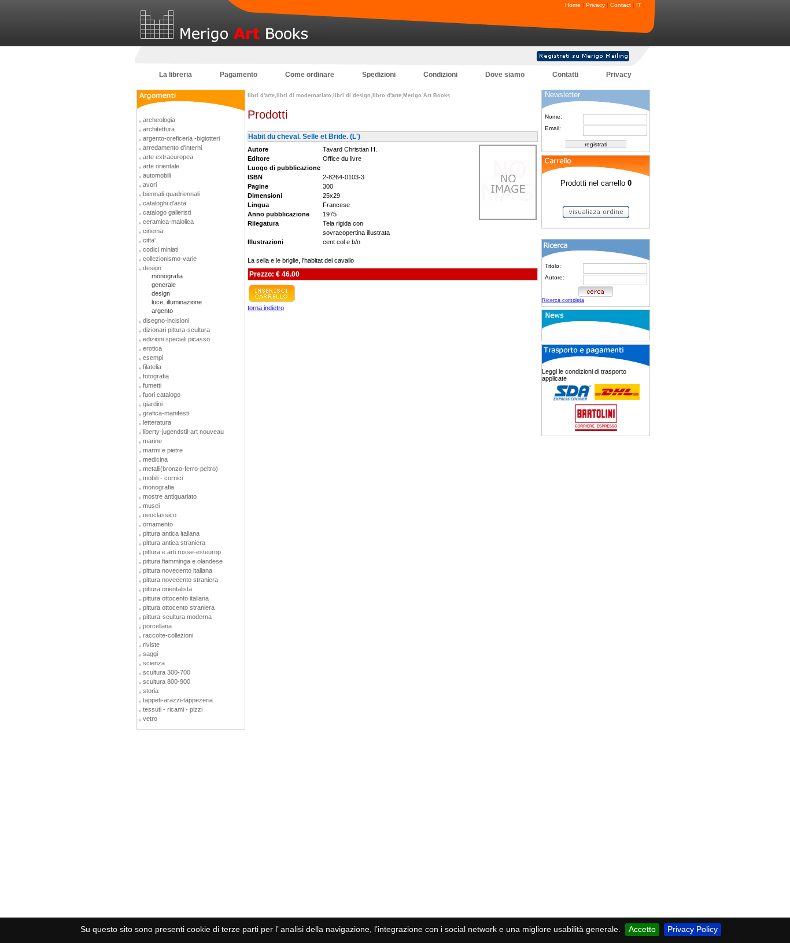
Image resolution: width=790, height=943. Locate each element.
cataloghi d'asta (164, 203)
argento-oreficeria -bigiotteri (181, 138)
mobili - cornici (163, 477)
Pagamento (238, 75)
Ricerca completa (563, 300)
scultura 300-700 (166, 672)
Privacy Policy (692, 929)
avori (150, 184)
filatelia (152, 366)
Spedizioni (379, 75)
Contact (620, 5)
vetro (150, 718)
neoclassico (159, 514)
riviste (151, 644)
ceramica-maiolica (168, 221)
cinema (153, 230)
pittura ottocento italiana (176, 598)
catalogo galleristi (167, 212)
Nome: (553, 116)
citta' (149, 240)
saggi (150, 653)
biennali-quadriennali (171, 193)
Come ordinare (309, 75)
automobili (157, 175)
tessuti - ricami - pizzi (172, 709)
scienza (154, 663)
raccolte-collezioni (168, 635)
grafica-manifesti (166, 413)
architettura (159, 129)
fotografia (156, 376)
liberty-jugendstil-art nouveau (183, 431)
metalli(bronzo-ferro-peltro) (180, 468)
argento (162, 310)
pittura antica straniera (174, 542)
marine (152, 440)
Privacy (595, 5)
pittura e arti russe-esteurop (182, 551)
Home (573, 5)
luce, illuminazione (177, 302)
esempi (153, 357)
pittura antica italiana (171, 533)
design (152, 267)
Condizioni (440, 75)
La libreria (175, 75)
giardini (153, 403)
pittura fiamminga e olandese (183, 561)
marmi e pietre (163, 450)
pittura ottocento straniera (179, 607)
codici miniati (160, 249)
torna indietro (266, 307)
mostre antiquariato (170, 496)
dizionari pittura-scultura (176, 329)
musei (151, 505)
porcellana (157, 625)
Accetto (642, 929)
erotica (152, 348)
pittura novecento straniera (180, 579)
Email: (553, 128)
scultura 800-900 (166, 681)
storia (150, 690)
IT (638, 5)
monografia (167, 275)
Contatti (565, 75)
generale (164, 284)
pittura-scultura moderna (177, 616)
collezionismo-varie (170, 258)
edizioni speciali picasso (176, 339)
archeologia (159, 119)
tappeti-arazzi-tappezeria (178, 700)
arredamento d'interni (172, 147)
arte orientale (161, 166)
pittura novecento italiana (177, 570)
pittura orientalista (167, 588)
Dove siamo (505, 75)
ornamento (158, 524)
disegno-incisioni (166, 320)
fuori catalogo (161, 394)
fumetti (152, 385)
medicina (155, 459)
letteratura (157, 422)
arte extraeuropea (168, 156)
